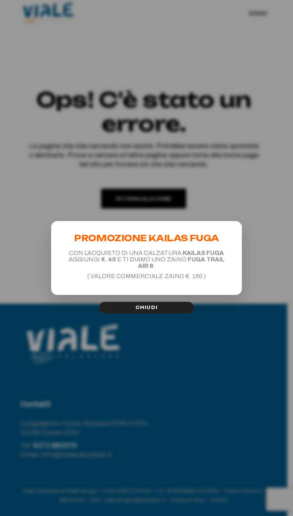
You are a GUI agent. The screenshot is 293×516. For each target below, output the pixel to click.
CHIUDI (146, 307)
